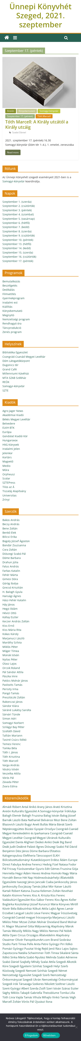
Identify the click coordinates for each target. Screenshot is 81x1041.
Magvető (7, 461)
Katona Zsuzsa (30, 891)
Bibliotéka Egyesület (15, 352)
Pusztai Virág (32, 948)
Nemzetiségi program (16, 319)
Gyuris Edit (43, 869)
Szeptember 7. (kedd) (15, 227)
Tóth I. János (10, 752)
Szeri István (53, 988)
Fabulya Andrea (21, 864)
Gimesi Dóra (10, 579)
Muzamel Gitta (24, 926)
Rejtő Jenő (48, 948)
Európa (6, 432)
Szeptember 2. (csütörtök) (18, 206)
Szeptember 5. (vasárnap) (18, 218)
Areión (10, 110)
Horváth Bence (12, 877)
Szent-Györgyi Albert (15, 988)
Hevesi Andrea (41, 873)
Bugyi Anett (31, 824)
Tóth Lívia (8, 997)
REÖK (5, 382)
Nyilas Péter (10, 659)
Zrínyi (6, 499)
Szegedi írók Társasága (17, 984)
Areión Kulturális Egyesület (19, 811)
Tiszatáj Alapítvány (14, 491)
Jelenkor (7, 453)
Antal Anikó (29, 807)
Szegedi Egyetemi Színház (25, 966)
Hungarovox (10, 440)
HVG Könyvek (10, 444)
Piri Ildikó (66, 944)
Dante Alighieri (24, 842)
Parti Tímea (18, 944)
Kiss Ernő (8, 625)
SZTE (5, 390)
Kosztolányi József (26, 904)
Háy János (8, 604)
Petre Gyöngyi (50, 944)
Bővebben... (50, 1035)
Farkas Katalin (11, 571)
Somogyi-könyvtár (49, 110)
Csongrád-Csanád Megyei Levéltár (23, 356)
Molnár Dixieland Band (52, 922)
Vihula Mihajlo (42, 997)
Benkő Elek (9, 532)
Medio (6, 466)
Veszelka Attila (11, 773)
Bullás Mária (48, 824)
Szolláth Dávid (11, 731)
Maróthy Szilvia (12, 642)
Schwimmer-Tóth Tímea (43, 953)
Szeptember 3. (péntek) (17, 210)
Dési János (22, 851)
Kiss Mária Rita (11, 630)
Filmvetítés (9, 294)
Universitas (9, 495)
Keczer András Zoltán (15, 621)
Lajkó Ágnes (56, 908)
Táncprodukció (11, 328)
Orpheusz (8, 474)
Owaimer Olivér (12, 940)
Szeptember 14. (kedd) (16, 248)
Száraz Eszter (70, 988)
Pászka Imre (10, 676)
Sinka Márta (18, 957)
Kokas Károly (10, 634)
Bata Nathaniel (30, 820)
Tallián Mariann (12, 735)
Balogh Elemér (11, 815)
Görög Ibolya (10, 583)
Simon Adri (9, 718)
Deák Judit (9, 846)
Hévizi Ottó (9, 613)
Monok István (10, 655)
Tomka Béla (9, 748)
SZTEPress (8, 482)
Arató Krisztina (62, 807)
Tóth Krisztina (11, 756)
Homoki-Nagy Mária (64, 873)
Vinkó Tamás (60, 997)
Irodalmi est (10, 302)
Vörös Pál (8, 778)
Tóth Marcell (44, 116)
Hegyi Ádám (10, 608)
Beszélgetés (9, 285)
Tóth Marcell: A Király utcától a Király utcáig (36, 124)
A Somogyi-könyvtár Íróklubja (57, 811)
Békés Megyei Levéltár (16, 419)
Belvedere (8, 423)
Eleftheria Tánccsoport (37, 855)
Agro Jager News (12, 411)
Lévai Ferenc (42, 913)
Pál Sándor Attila (12, 672)
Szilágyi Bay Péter (13, 727)
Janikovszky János (65, 882)
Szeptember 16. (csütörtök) (19, 256)
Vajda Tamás (24, 997)
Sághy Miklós (10, 993)
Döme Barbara (11, 558)
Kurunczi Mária (48, 904)
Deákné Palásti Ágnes (30, 846)
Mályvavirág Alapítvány (50, 926)
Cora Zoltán (9, 549)
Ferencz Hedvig (42, 864)
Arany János (44, 807)
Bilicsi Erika (9, 537)
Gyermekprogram (13, 298)
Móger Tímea (10, 651)
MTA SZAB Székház (14, 378)
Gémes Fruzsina (60, 869)
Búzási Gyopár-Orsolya (40, 829)
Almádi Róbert (11, 807)
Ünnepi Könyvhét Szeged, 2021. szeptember (40, 15)
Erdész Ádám (59, 860)
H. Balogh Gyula (12, 592)
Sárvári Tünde (11, 714)
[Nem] (76, 1027)
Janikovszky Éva (12, 886)
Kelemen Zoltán (50, 891)
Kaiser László (62, 886)
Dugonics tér (10, 365)
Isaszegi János (26, 882)
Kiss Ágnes (61, 900)
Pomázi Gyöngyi (13, 948)
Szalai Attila (48, 962)
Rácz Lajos (62, 948)
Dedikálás (8, 289)
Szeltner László (65, 984)
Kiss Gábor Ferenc (42, 900)
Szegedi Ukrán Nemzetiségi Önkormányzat (50, 979)
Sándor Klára (10, 706)
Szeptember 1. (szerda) (16, 201)
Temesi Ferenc (11, 744)
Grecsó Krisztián (12, 587)
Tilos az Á (8, 487)
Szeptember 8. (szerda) (16, 231)
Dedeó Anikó (43, 842)
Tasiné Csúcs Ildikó (14, 739)
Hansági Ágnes (11, 596)
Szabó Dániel (19, 132)
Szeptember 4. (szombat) (18, 214)
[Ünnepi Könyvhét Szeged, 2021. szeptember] (6, 38)
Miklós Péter (10, 647)
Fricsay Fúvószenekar (21, 869)
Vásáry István (10, 769)
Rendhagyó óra (11, 323)
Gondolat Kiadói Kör (15, 436)
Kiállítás (7, 306)
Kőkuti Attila (40, 908)
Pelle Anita (33, 944)
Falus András (10, 566)
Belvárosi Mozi (50, 820)
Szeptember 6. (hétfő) (16, 223)
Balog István (51, 815)
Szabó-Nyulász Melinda (41, 957)
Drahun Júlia (10, 562)
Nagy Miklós (40, 931)
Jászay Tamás (32, 886)
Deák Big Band (62, 842)
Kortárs (7, 457)
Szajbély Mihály (30, 962)
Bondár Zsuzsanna (14, 545)
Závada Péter (10, 782)
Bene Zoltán (10, 528)
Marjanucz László (13, 638)
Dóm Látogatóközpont (16, 361)
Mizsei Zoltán (27, 922)
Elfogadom (31, 1035)
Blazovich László (13, 824)
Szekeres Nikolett (43, 984)
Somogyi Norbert (13, 723)
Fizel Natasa (60, 864)
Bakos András (11, 520)
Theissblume (51, 993)
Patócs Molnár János (15, 680)
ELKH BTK (8, 427)
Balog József (68, 815)
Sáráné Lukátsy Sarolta (16, 710)
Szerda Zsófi (38, 988)
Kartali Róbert (11, 891)
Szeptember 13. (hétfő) (16, 244)
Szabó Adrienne (67, 957)
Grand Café (9, 369)
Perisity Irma (10, 689)
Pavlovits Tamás (12, 685)
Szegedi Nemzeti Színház (31, 970)
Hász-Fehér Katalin (14, 600)
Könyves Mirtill (68, 904)
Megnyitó (8, 315)
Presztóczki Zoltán (13, 697)
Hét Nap (27, 877)
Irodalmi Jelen (11, 449)
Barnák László (11, 820)
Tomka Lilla (67, 993)
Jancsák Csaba (44, 882)
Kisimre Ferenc (21, 895)
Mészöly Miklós (21, 931)
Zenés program (12, 332)
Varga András (10, 765)
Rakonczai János (12, 702)
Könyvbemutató (27, 110)
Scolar (6, 478)
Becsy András (10, 524)
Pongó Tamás (10, 693)
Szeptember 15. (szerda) (17, 252)
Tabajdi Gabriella (31, 993)
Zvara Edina (9, 786)
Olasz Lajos (9, 663)
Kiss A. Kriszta (41, 895)
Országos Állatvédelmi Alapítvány (48, 935)
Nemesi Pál (56, 931)
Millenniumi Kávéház (15, 373)
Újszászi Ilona (43, 1001)
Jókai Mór (47, 886)
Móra (5, 470)
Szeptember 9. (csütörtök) (18, 235)
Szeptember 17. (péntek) (20, 116)
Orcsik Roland (11, 668)
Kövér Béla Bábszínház (17, 908)
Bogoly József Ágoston (16, 541)
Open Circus (18, 935)
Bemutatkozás (11, 281)
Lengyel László (23, 913)
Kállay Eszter (10, 617)
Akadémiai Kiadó (13, 415)
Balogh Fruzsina (32, 815)
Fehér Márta (10, 575)
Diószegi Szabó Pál (14, 554)
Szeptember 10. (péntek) (17, 240)
